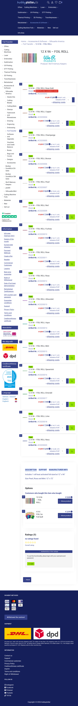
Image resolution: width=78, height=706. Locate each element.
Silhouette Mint (11, 191)
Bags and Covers (10, 155)
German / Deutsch (9, 397)
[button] (20, 84)
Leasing (7, 269)
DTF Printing (46, 12)
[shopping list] (56, 2)
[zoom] (29, 58)
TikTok (8, 695)
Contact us (8, 656)
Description (31, 470)
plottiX (8, 188)
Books (9, 150)
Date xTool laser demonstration (10, 284)
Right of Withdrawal (8, 279)
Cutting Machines (30, 7)
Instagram (10, 685)
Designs (10, 159)
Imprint (7, 669)
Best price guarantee (7, 273)
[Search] (48, 2)
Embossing (11, 128)
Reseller (7, 260)
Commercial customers (12, 661)
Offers (20, 7)
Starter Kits (11, 97)
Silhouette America (9, 92)
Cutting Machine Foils (25, 28)
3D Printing (38, 18)
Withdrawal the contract (16, 617)
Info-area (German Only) (9, 234)
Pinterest (9, 690)
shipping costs (59, 102)
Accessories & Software (38, 23)
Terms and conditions (8, 314)
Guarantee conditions (8, 301)
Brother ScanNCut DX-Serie (11, 168)
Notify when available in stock (47, 91)
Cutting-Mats (11, 106)
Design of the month (9, 240)
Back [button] (28, 580)
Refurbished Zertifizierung (9, 290)
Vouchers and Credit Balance (10, 144)
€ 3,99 (67, 512)
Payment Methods (7, 252)
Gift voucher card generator (10, 296)
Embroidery (52, 7)
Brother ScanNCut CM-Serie (11, 176)
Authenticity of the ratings (49, 551)
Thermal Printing (24, 18)
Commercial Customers (8, 264)
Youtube (9, 693)
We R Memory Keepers (11, 183)
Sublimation (22, 12)
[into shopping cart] (72, 123)
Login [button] (31, 564)
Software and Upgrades (10, 136)
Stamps (10, 109)
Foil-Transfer (8, 42)
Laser (43, 7)
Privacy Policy (9, 310)
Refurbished (22, 23)
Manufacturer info (58, 470)
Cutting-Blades (10, 101)
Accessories (11, 163)
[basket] (60, 3)
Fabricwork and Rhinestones (11, 115)
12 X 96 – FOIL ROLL (39, 499)
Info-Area (21, 33)
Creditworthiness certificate (10, 320)
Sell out (55, 28)
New (49, 28)
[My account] (52, 3)
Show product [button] (66, 501)
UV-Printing (34, 12)
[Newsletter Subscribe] (10, 333)
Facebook (9, 688)
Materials (40, 28)
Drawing (10, 121)
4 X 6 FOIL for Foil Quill (39, 514)
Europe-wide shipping (8, 246)
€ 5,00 (67, 497)
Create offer (8, 256)
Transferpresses (51, 18)
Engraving (10, 124)
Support (43, 470)
